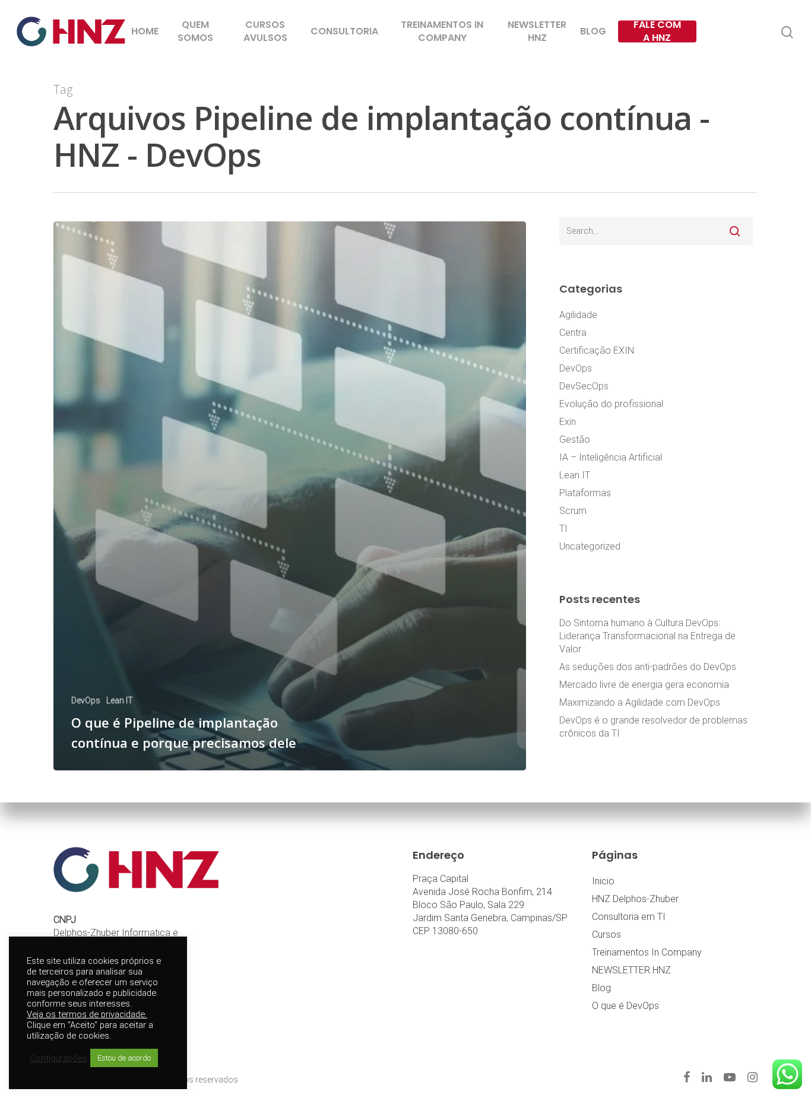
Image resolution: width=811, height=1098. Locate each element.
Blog (601, 988)
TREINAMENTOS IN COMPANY (442, 31)
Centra (573, 332)
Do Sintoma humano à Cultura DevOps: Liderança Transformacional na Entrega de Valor (647, 636)
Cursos (606, 934)
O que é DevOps (625, 1005)
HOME (145, 31)
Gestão (574, 439)
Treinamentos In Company (647, 952)
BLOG (593, 31)
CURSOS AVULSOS (265, 31)
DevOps (85, 700)
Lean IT (119, 700)
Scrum (573, 510)
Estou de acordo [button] (124, 1057)
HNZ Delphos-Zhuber (635, 899)
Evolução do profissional (611, 404)
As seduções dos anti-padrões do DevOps (647, 666)
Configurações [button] (58, 1058)
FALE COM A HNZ (657, 31)
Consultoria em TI (629, 916)
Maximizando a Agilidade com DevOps (639, 702)
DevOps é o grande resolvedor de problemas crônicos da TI (653, 727)
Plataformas (585, 493)
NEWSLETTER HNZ (537, 31)
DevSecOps (584, 386)
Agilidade (578, 314)
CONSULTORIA (344, 31)
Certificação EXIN (596, 350)
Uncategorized (589, 546)
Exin (567, 421)
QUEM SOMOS (195, 31)
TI (563, 528)
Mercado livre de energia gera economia (644, 684)
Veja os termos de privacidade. (87, 1014)
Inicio (603, 881)
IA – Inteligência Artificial (610, 457)
